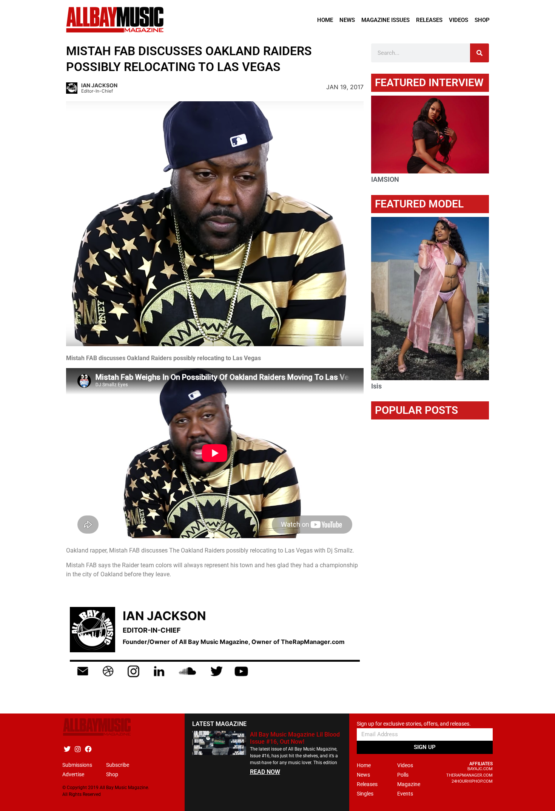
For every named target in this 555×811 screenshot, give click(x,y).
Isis (376, 386)
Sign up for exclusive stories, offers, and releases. (414, 724)
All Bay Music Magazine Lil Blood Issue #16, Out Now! (295, 738)
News (347, 20)
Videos (458, 20)
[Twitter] (67, 749)
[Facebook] (88, 749)
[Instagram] (77, 749)
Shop (482, 20)
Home (325, 20)
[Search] (479, 52)
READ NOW (265, 771)
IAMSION (385, 179)
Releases (429, 20)
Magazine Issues (385, 20)
